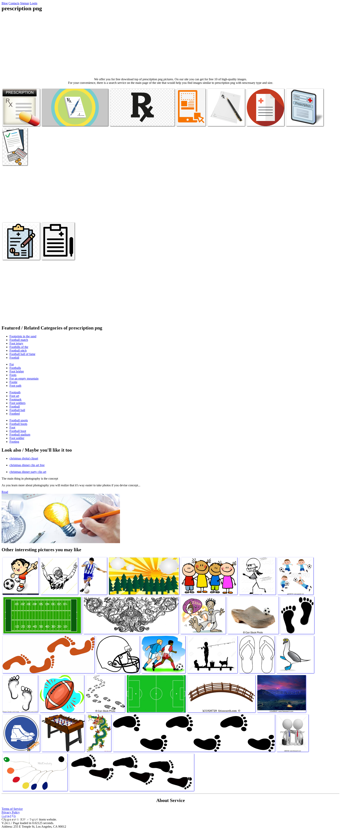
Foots (12, 375)
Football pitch (18, 350)
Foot (12, 427)
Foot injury (16, 343)
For (11, 364)
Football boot (17, 431)
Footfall (14, 357)
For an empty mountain (23, 378)
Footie (13, 382)
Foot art (14, 396)
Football (14, 406)
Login (33, 3)
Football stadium (19, 434)
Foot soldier (16, 438)
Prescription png (13, 120)
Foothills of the (18, 347)
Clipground (19, 818)
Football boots (18, 424)
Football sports (18, 420)
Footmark (15, 399)
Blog (5, 3)
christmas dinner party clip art (27, 471)
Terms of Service (12, 808)
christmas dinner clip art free (27, 465)
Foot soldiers (17, 403)
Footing (14, 441)
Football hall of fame (22, 354)
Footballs (15, 368)
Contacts (13, 3)
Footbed (14, 413)
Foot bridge (16, 371)
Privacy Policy (11, 812)
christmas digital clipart (23, 458)
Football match (18, 340)
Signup (24, 3)
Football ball (17, 410)
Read (5, 492)
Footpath (15, 392)
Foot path (15, 385)
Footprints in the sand (22, 336)
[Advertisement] (170, 44)
